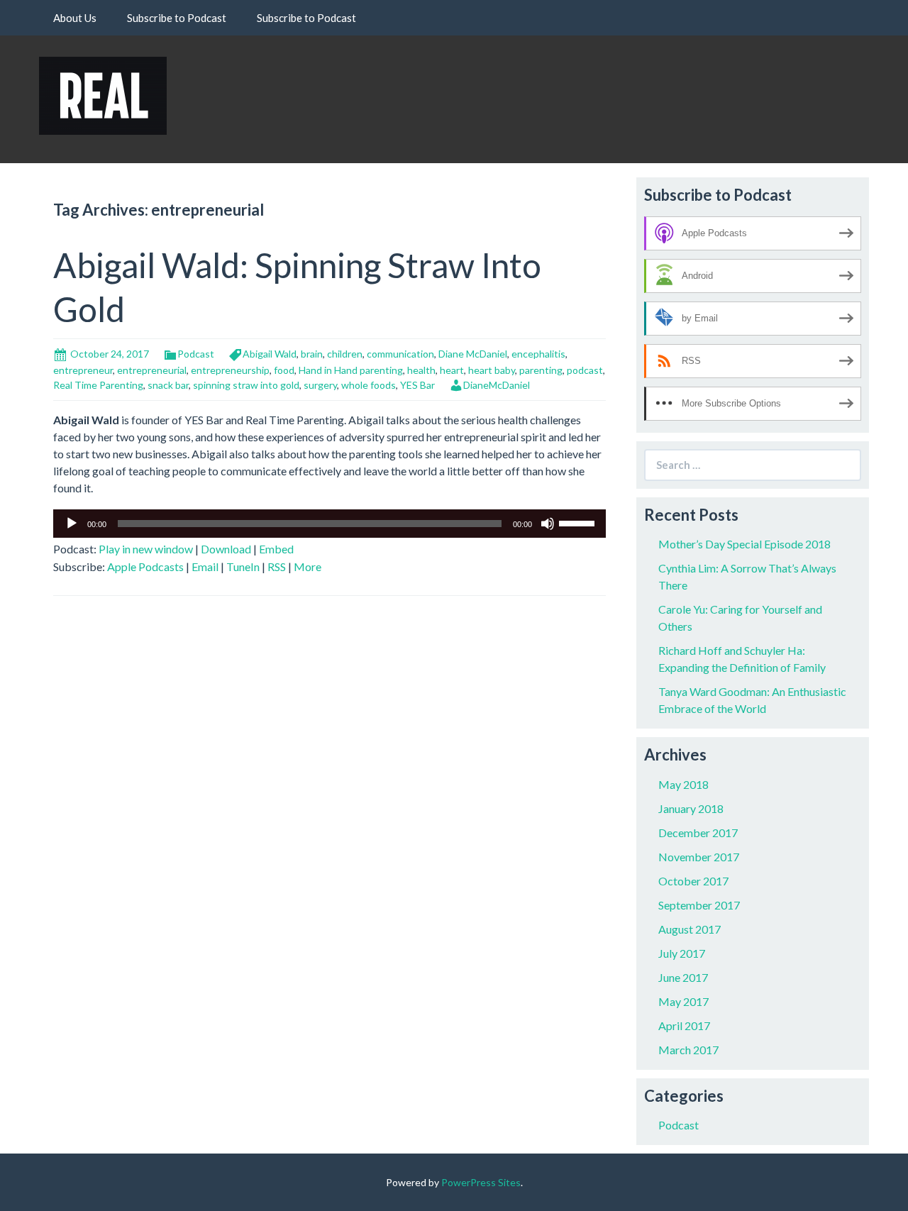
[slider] (579, 522)
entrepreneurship (230, 370)
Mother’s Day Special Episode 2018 (744, 544)
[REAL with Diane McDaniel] (103, 94)
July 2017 (681, 953)
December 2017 (698, 832)
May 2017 (683, 1001)
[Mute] (548, 523)
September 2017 (699, 905)
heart (452, 370)
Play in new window (146, 548)
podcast (585, 370)
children (344, 354)
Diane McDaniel (472, 354)
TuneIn (243, 566)
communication (400, 354)
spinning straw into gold (246, 385)
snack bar (168, 385)
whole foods (368, 385)
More (307, 566)
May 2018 (683, 784)
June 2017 (683, 977)
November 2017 (698, 856)
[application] (329, 523)
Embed (276, 548)
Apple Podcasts (145, 566)
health (421, 370)
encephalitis (538, 354)
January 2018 (691, 808)
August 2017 (689, 929)
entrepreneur (83, 370)
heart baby (491, 370)
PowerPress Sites (481, 1182)
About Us (74, 17)
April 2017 (684, 1025)
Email (205, 566)
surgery (320, 385)
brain (312, 354)
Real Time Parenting (98, 385)
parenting (541, 370)
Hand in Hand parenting (351, 370)
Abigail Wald (270, 354)
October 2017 (693, 880)
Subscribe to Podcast (176, 17)
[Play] (72, 523)
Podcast (195, 354)
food (284, 370)
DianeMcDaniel (496, 385)
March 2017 (688, 1049)
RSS (276, 566)
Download (226, 548)
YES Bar (417, 385)
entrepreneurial (152, 370)
